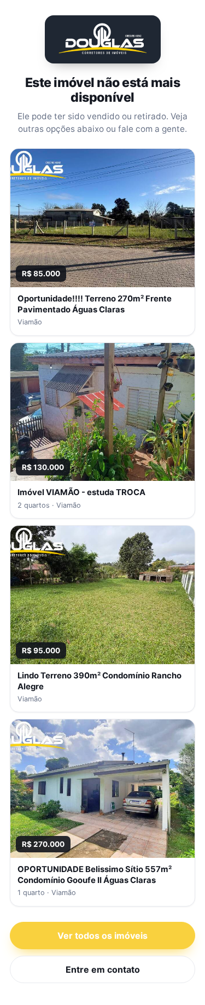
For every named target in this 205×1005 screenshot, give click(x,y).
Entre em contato (103, 969)
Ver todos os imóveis (102, 935)
